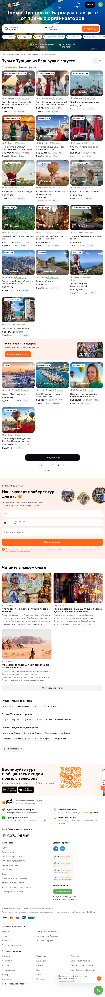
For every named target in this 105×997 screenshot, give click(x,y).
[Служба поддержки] (98, 990)
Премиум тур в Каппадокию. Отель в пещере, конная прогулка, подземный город (84, 395)
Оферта (25, 908)
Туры (4, 847)
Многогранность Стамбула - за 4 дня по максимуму (51, 237)
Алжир (5, 974)
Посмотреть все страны (14, 983)
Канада (39, 965)
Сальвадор (76, 956)
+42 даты (90, 246)
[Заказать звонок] (100, 4)
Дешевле (23, 67)
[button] (5, 522)
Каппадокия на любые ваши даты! (18, 191)
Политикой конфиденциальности (18, 551)
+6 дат (25, 335)
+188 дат (21, 111)
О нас (4, 874)
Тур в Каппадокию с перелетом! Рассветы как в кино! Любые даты (51, 103)
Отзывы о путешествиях (13, 860)
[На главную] (14, 5)
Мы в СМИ (7, 869)
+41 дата (89, 198)
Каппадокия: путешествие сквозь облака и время (52, 192)
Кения (39, 970)
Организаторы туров (12, 856)
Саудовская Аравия (80, 960)
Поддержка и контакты (13, 891)
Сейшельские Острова (82, 965)
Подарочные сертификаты (14, 878)
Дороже (32, 67)
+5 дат (55, 156)
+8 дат (88, 156)
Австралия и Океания (47, 931)
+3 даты (56, 403)
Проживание (72, 37)
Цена (36, 37)
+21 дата (21, 198)
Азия (4, 936)
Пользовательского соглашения (32, 549)
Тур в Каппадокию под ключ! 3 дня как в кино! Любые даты (17, 103)
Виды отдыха (23, 37)
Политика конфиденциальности (41, 908)
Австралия (7, 960)
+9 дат (87, 403)
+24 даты (22, 246)
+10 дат (21, 156)
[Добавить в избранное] (30, 73)
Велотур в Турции (44, 281)
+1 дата (25, 290)
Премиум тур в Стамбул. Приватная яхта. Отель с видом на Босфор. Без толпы (17, 148)
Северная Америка (11, 945)
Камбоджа (41, 960)
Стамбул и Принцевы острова (84, 102)
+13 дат (55, 201)
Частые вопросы (10, 865)
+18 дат (93, 293)
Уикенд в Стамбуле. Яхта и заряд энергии (86, 237)
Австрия (6, 965)
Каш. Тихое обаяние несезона (16, 328)
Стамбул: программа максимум (85, 191)
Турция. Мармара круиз (13, 394)
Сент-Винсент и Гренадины (84, 970)
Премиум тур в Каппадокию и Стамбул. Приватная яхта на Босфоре (16, 439)
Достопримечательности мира (16, 887)
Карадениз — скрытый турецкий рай (18, 237)
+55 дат (55, 111)
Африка (6, 940)
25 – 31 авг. (7, 37)
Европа (5, 931)
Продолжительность (53, 37)
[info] (45, 820)
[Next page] (69, 465)
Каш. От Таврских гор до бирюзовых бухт (48, 395)
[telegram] (62, 848)
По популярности (9, 67)
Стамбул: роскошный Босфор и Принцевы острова (51, 148)
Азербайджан (8, 970)
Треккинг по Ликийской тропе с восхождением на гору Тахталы (17, 282)
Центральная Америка (47, 936)
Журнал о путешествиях (13, 882)
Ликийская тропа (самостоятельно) (78, 284)
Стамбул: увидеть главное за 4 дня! (84, 148)
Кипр (38, 974)
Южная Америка (45, 940)
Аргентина (7, 979)
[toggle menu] (4, 5)
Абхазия (6, 956)
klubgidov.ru (91, 912)
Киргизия (40, 979)
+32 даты (91, 109)
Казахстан (41, 956)
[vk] (55, 848)
